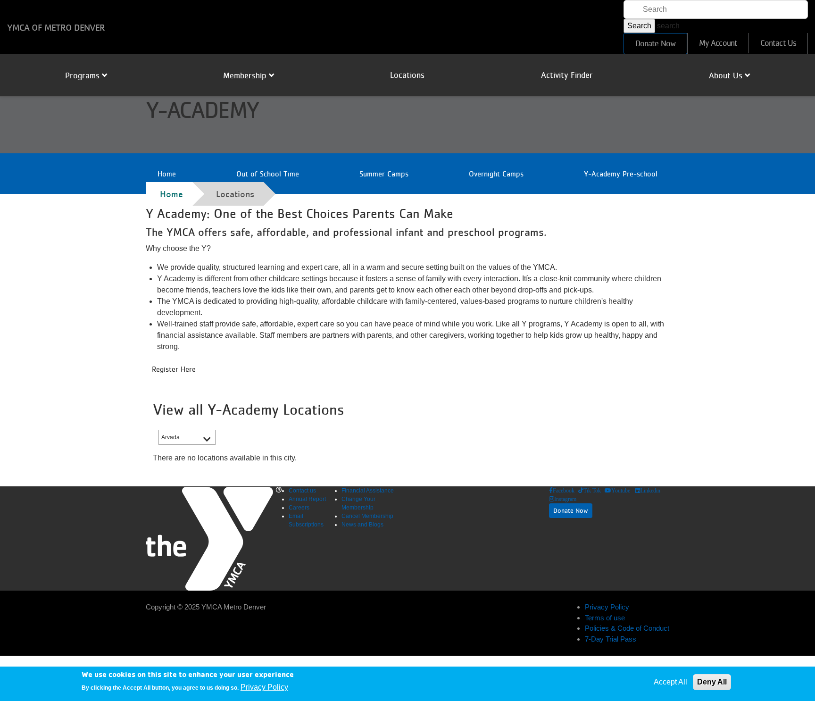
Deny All (712, 682)
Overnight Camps (496, 173)
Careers (299, 507)
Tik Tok (592, 490)
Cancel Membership (367, 516)
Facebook (563, 490)
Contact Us (778, 43)
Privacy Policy (607, 607)
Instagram (565, 499)
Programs (83, 75)
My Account (718, 43)
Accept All (670, 682)
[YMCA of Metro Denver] (214, 538)
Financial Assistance (367, 490)
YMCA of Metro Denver (56, 27)
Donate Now (655, 43)
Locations (407, 75)
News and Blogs (362, 524)
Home (167, 173)
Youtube (620, 490)
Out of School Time (267, 173)
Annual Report (307, 499)
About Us (727, 75)
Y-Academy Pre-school (620, 173)
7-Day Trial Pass (610, 639)
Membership (246, 75)
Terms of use (605, 618)
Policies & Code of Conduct (627, 628)
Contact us (302, 490)
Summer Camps (383, 173)
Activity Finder (567, 75)
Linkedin (650, 490)
